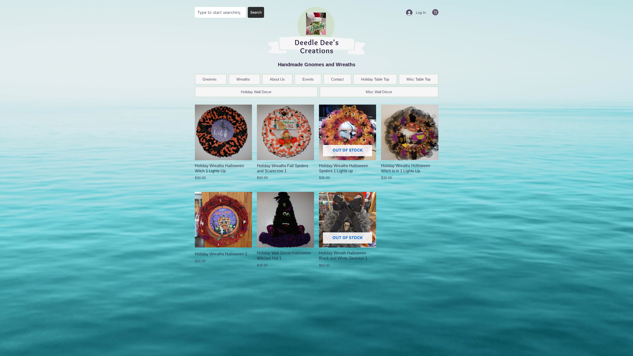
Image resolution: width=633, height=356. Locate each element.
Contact (337, 79)
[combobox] (220, 12)
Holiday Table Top (375, 79)
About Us (277, 79)
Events (308, 79)
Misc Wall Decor (379, 92)
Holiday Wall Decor (256, 92)
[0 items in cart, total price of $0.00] (435, 12)
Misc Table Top (418, 79)
